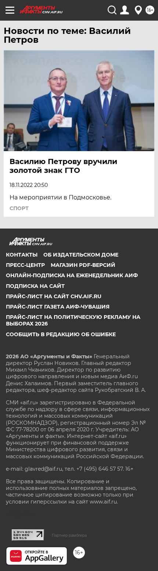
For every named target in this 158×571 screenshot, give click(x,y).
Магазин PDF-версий (83, 265)
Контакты (21, 254)
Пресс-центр (25, 265)
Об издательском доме (80, 254)
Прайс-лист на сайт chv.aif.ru (53, 296)
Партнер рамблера (69, 535)
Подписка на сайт (35, 286)
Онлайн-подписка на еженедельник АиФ (72, 275)
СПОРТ (19, 208)
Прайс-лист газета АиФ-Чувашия (57, 306)
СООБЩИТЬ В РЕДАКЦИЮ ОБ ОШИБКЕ (61, 334)
